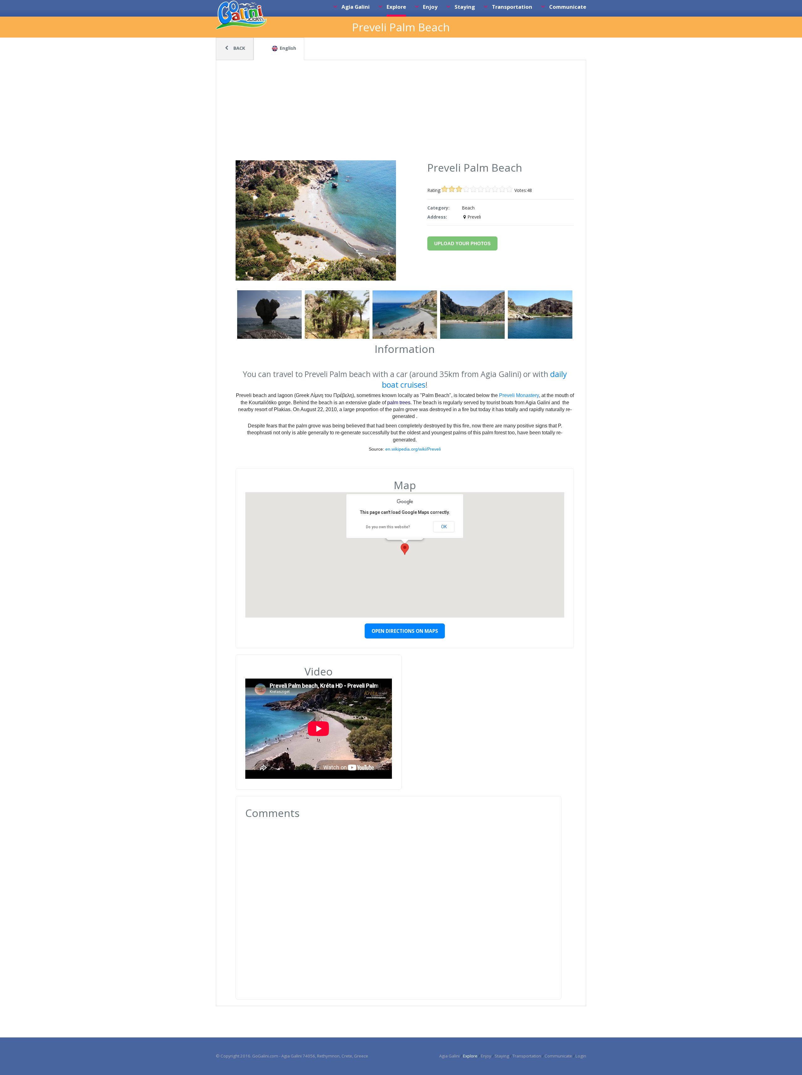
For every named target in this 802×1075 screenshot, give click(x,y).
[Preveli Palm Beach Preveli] (316, 279)
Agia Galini (449, 1056)
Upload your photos (462, 243)
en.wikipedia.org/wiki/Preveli (413, 449)
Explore (470, 1056)
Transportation (527, 1056)
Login (580, 1056)
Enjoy (486, 1056)
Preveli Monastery (518, 395)
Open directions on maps (405, 631)
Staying (502, 1056)
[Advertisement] (401, 113)
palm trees (398, 402)
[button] (405, 549)
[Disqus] (398, 904)
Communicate (558, 1056)
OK (444, 526)
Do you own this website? (388, 527)
